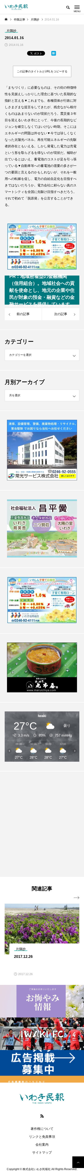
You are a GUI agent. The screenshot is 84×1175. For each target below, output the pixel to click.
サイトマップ (42, 1152)
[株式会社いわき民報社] (16, 7)
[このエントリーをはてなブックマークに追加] (53, 54)
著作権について (42, 1128)
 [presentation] (76, 897)
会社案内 (42, 1144)
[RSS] (42, 1116)
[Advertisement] (42, 824)
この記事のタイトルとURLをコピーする (42, 71)
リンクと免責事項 (42, 1136)
